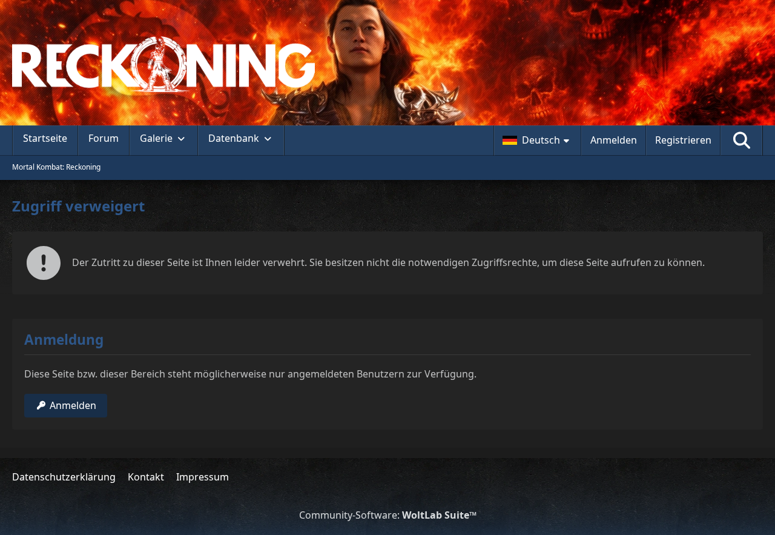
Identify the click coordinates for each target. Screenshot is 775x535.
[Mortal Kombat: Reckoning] (387, 64)
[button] (537, 140)
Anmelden (613, 140)
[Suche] (742, 140)
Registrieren (683, 140)
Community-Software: (388, 515)
